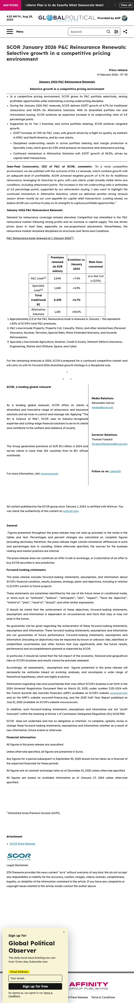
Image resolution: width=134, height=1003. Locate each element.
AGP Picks (10, 5)
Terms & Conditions (103, 997)
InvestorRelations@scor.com (109, 444)
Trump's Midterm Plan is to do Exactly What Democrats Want (57, 5)
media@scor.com (102, 407)
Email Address (19, 971)
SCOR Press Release (22, 843)
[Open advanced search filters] (116, 31)
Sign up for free (35, 986)
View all (126, 5)
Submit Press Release (74, 997)
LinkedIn (115, 471)
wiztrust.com (70, 511)
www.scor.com (49, 473)
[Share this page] (125, 31)
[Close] (63, 932)
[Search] (108, 31)
